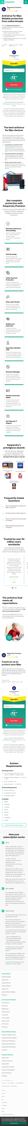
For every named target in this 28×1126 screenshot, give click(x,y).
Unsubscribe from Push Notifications (8, 1114)
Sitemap (3, 1108)
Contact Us (3, 1090)
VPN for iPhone (5, 1024)
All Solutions (4, 995)
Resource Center (4, 1102)
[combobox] (21, 2)
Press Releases (4, 1105)
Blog (2, 1099)
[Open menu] (2, 2)
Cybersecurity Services (7, 1060)
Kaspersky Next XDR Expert (8, 1066)
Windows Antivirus (6, 1011)
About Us (3, 1093)
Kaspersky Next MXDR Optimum (9, 1047)
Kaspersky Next (5, 1057)
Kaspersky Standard (6, 976)
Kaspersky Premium (6, 982)
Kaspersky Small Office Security (9, 1034)
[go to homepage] (10, 2)
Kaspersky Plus (5, 979)
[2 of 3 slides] (14, 588)
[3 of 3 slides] (16, 588)
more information (22, 1121)
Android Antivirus (5, 1002)
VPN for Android (5, 1021)
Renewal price (9, 869)
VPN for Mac (4, 1027)
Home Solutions (6, 973)
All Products (4, 1050)
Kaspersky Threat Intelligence (8, 1069)
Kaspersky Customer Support (13, 963)
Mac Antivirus (5, 1005)
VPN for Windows (6, 1017)
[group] (14, 570)
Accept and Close (14, 1123)
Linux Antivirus (5, 1014)
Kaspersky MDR (5, 1063)
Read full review (14, 577)
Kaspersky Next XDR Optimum (8, 1043)
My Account (26, 2)
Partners (3, 1096)
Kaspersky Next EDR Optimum (8, 1040)
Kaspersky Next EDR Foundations (9, 1037)
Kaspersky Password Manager (8, 992)
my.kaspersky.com (15, 936)
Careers (3, 1111)
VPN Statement (7, 104)
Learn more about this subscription (13, 102)
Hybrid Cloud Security (6, 1072)
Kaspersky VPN (5, 988)
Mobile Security (5, 1008)
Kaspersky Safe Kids (6, 985)
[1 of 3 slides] (12, 588)
